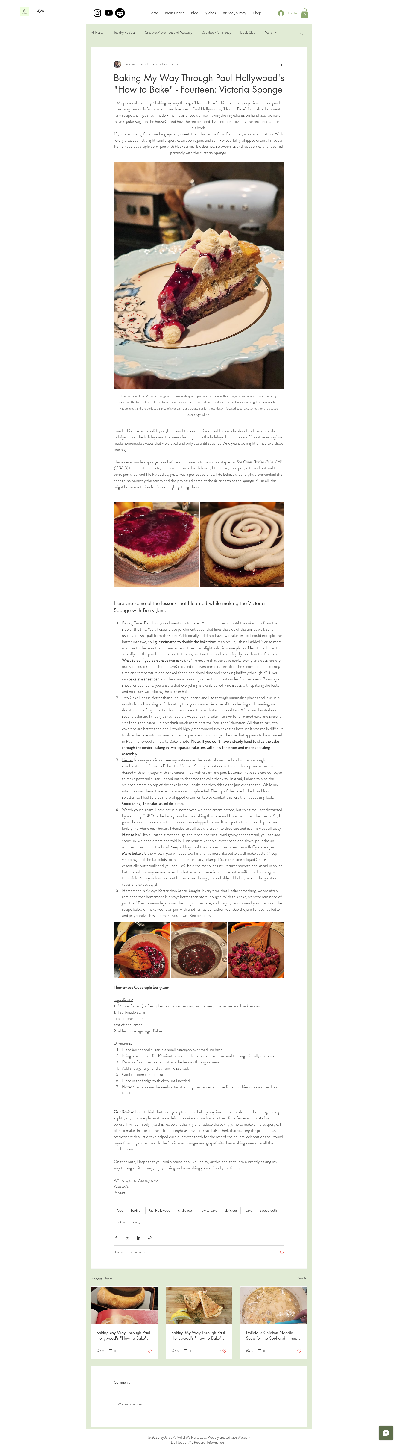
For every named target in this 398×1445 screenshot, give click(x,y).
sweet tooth (268, 1210)
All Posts (97, 32)
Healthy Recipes (123, 32)
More (268, 32)
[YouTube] (109, 13)
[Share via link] (150, 1238)
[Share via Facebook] (116, 1238)
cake (249, 1210)
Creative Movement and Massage (168, 32)
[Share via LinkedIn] (138, 1238)
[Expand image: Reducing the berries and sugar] (142, 950)
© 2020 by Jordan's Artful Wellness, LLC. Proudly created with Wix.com (199, 1437)
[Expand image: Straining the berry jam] (199, 950)
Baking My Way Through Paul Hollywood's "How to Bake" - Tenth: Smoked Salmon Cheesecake (198, 1335)
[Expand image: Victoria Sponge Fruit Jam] (156, 544)
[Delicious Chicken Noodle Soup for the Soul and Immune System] (273, 1305)
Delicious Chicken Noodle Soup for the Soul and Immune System (273, 1335)
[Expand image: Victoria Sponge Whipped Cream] (242, 544)
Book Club (247, 32)
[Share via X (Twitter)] (127, 1238)
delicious (231, 1210)
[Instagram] (97, 13)
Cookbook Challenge (216, 32)
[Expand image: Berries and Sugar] (256, 950)
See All (302, 1278)
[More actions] (281, 64)
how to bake (208, 1210)
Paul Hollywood (159, 1210)
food (120, 1210)
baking (135, 1210)
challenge (185, 1210)
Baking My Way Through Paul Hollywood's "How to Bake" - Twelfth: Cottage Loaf (123, 1335)
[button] (305, 13)
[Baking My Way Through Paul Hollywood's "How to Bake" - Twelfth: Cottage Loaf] (124, 1305)
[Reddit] (120, 13)
